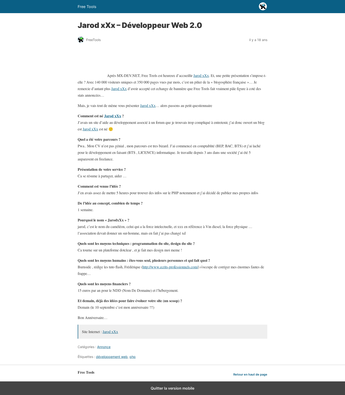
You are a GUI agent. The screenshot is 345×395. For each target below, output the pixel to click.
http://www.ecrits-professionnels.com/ (170, 266)
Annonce (104, 347)
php (133, 357)
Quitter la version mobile (172, 388)
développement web (112, 357)
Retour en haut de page (250, 374)
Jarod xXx (201, 75)
